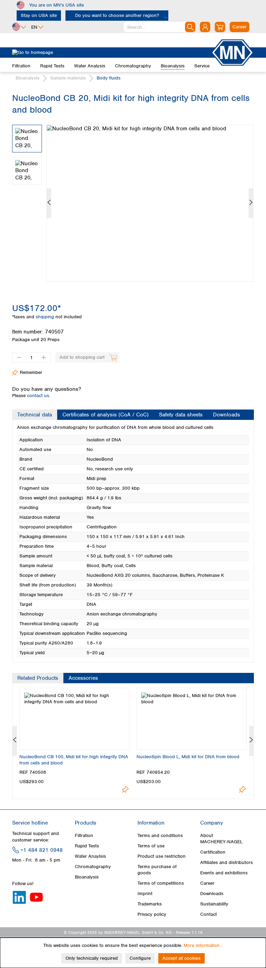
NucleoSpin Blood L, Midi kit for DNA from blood (187, 757)
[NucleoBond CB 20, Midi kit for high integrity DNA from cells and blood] (150, 203)
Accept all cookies (181, 958)
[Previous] (49, 203)
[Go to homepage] (111, 52)
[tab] (34, 415)
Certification (212, 852)
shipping (45, 317)
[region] (133, 198)
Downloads (211, 893)
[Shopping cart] (220, 27)
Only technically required (91, 958)
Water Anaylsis (90, 856)
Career (207, 883)
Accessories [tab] (83, 678)
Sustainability (214, 904)
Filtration (84, 835)
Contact (208, 914)
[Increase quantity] (44, 357)
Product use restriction (162, 856)
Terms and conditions (160, 835)
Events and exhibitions (224, 873)
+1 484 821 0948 (41, 850)
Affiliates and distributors (226, 862)
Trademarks (150, 904)
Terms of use (151, 846)
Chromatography (93, 867)
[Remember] (125, 789)
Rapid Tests (87, 846)
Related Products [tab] (37, 678)
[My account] (205, 27)
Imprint (145, 893)
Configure (140, 958)
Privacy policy (152, 914)
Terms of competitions (161, 883)
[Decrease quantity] (19, 357)
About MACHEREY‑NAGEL (221, 839)
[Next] (251, 203)
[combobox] (159, 27)
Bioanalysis (87, 877)
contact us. (38, 395)
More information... (203, 945)
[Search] (190, 27)
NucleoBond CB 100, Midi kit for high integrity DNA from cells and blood (73, 760)
